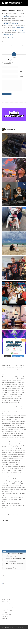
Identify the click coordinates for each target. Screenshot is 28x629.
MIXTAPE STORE (6, 607)
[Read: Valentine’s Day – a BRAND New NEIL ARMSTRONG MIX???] (4, 559)
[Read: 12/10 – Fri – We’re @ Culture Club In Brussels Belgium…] (4, 568)
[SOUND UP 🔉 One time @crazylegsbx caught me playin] (14, 342)
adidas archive (5, 599)
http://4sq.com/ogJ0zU (18, 27)
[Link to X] (18, 627)
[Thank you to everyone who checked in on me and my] (14, 268)
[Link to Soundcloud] (25, 627)
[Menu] (24, 3)
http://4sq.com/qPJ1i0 (8, 34)
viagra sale (23, 25)
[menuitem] (20, 3)
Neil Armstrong (6, 610)
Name (21, 66)
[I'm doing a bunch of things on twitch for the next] (14, 293)
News (3, 612)
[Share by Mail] (23, 46)
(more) (3, 508)
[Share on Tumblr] (17, 46)
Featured (4, 603)
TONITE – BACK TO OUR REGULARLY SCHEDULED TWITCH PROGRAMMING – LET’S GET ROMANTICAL (13, 505)
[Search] (20, 3)
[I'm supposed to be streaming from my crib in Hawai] (14, 145)
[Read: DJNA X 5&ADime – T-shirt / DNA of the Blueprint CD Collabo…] (4, 564)
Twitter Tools (10, 37)
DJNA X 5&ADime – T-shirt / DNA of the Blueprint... (15, 563)
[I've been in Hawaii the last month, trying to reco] (14, 243)
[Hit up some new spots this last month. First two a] (14, 317)
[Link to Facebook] (20, 627)
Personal (4, 616)
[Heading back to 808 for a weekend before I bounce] (14, 170)
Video (3, 618)
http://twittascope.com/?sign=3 (10, 23)
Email (21, 71)
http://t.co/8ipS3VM (16, 15)
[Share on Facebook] (5, 46)
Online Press (5, 614)
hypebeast (6, 16)
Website (21, 76)
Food (3, 605)
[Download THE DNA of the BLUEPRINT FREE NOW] (14, 583)
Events (4, 601)
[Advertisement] (14, 536)
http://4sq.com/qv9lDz (17, 30)
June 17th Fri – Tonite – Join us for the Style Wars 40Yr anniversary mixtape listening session (12, 499)
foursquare (22, 32)
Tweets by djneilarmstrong (14, 514)
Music (3, 609)
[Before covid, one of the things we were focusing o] (14, 219)
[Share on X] (11, 46)
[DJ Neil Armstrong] (11, 3)
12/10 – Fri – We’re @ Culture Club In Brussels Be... (15, 567)
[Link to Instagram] (23, 627)
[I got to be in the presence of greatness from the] (14, 194)
